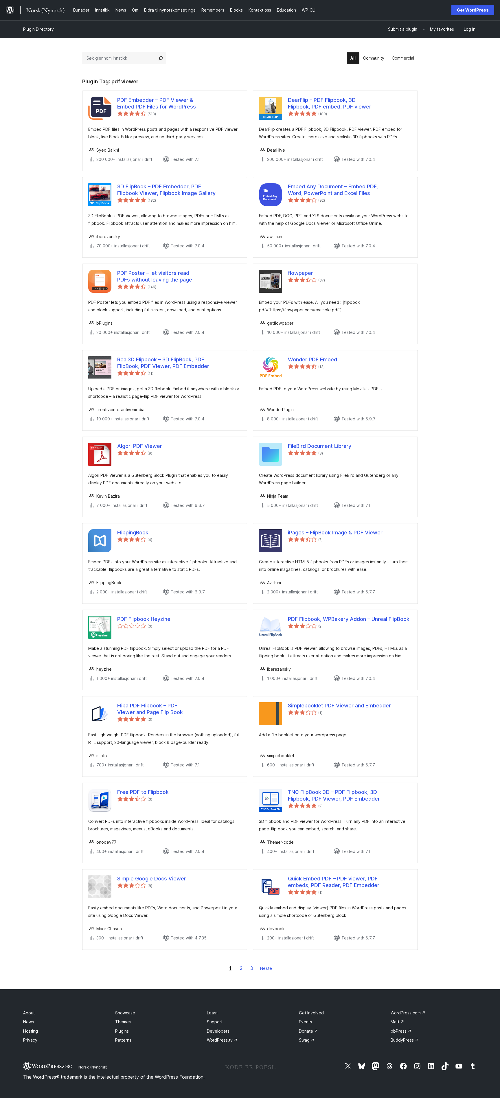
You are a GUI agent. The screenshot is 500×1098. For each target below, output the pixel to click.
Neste (266, 968)
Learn (212, 1012)
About (29, 1012)
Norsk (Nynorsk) (92, 1067)
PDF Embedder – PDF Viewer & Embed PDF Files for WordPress (156, 103)
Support (215, 1021)
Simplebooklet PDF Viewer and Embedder (339, 705)
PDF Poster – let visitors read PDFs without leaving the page (154, 276)
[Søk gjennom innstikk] (160, 58)
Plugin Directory (38, 29)
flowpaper (300, 273)
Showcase (125, 1012)
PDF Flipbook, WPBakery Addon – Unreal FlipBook (348, 619)
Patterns (123, 1040)
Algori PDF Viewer (139, 446)
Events (305, 1021)
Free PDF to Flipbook (143, 792)
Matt (397, 1021)
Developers (218, 1031)
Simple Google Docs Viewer (151, 879)
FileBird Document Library (319, 446)
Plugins (122, 1031)
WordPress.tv (222, 1040)
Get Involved (311, 1012)
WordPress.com (408, 1012)
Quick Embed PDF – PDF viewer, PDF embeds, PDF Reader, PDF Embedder (333, 882)
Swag (307, 1040)
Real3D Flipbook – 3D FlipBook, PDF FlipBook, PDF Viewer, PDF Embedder (163, 362)
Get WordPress (473, 10)
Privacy (30, 1040)
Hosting (30, 1031)
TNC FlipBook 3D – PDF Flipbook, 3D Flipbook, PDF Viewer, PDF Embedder (334, 795)
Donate (308, 1031)
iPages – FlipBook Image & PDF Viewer (335, 532)
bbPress (401, 1031)
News (28, 1021)
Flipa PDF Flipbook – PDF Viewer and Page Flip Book (150, 708)
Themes (123, 1021)
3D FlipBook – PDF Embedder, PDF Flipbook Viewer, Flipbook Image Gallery (166, 189)
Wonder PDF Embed (312, 359)
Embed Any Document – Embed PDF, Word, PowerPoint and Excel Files (333, 189)
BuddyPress (405, 1040)
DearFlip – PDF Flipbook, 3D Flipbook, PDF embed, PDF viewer (329, 103)
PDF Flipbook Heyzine (143, 619)
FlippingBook (132, 532)
